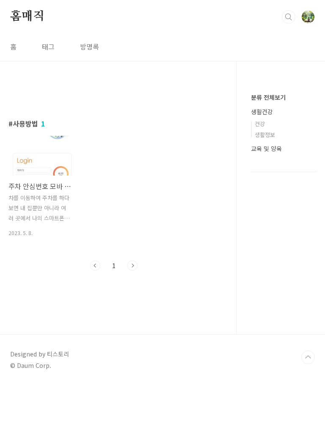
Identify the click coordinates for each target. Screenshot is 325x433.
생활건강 (262, 111)
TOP (308, 357)
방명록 (89, 46)
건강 (260, 124)
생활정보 (265, 135)
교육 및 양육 (266, 148)
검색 (288, 17)
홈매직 (27, 16)
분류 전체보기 (268, 97)
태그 (48, 46)
